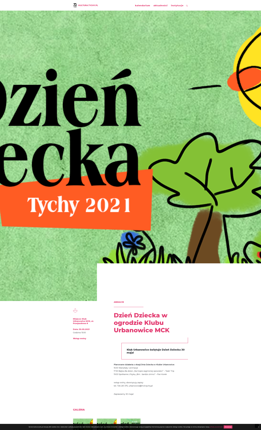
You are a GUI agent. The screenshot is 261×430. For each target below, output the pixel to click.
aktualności (160, 5)
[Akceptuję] (258, 427)
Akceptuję (228, 427)
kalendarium (142, 5)
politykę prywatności (216, 427)
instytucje (177, 5)
